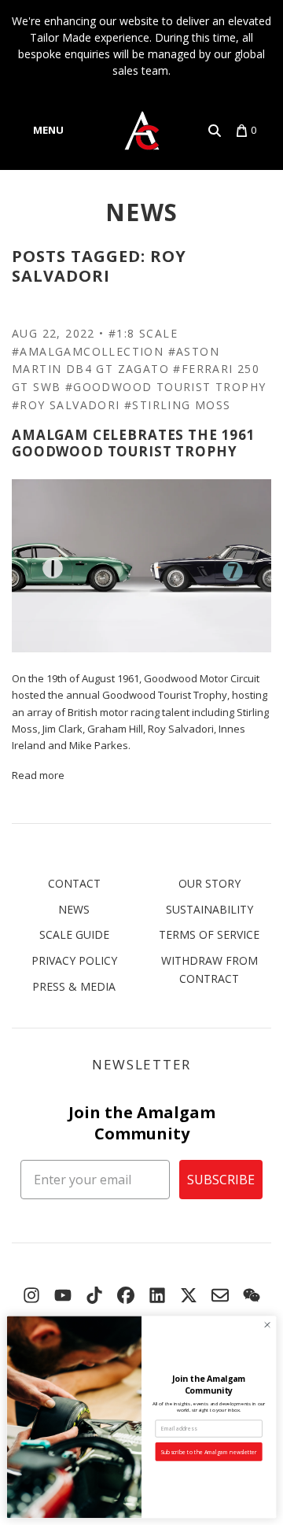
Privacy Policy (74, 960)
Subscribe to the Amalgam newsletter (208, 1452)
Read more (38, 775)
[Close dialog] (267, 1325)
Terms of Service (209, 934)
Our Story (209, 883)
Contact (74, 883)
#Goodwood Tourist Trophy (165, 386)
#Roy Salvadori (66, 404)
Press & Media (74, 986)
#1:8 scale (143, 333)
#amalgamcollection (88, 351)
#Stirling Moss (177, 404)
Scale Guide (74, 934)
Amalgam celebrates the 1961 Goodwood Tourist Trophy (133, 443)
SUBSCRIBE (221, 1179)
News (141, 212)
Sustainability (209, 909)
